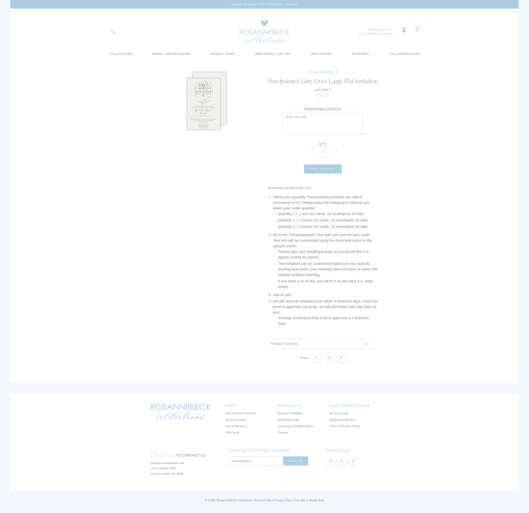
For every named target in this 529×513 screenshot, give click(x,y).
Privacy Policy (283, 500)
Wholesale (380, 29)
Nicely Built (316, 500)
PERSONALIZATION (322, 109)
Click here (162, 455)
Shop (231, 405)
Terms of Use (262, 500)
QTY (323, 144)
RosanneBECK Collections (234, 500)
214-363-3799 (166, 468)
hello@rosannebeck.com (168, 463)
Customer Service (350, 405)
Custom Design (376, 34)
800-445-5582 (173, 473)
